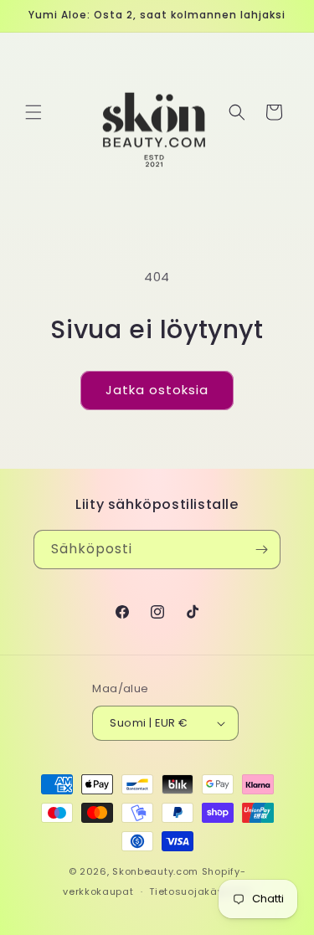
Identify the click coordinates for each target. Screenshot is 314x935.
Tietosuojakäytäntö (200, 891)
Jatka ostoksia (157, 389)
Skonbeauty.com (155, 871)
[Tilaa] (261, 549)
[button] (33, 112)
